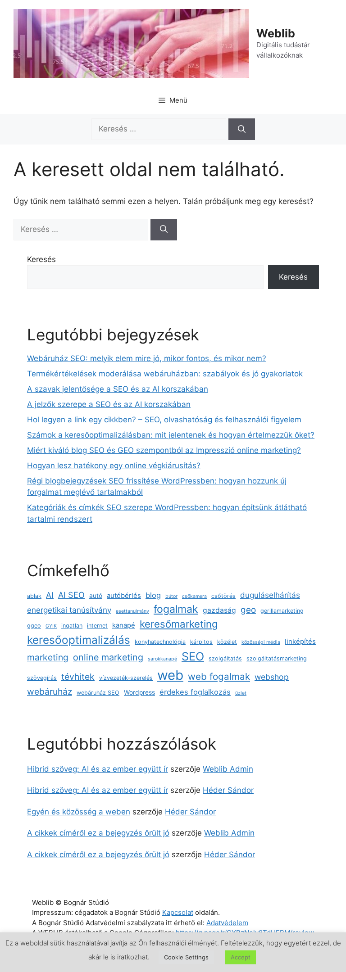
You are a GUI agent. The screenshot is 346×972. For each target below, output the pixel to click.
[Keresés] (241, 129)
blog (153, 595)
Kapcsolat (177, 912)
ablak (34, 595)
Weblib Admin (228, 768)
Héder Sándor (228, 790)
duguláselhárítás (270, 595)
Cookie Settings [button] (186, 957)
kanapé (123, 625)
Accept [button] (240, 957)
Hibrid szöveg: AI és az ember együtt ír (97, 768)
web (170, 675)
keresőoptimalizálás (78, 639)
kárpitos (201, 641)
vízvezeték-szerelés (126, 677)
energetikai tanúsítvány (69, 610)
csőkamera (194, 596)
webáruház (49, 691)
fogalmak (176, 609)
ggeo (34, 625)
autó (95, 595)
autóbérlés (124, 596)
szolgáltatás (225, 658)
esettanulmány (132, 611)
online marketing (108, 657)
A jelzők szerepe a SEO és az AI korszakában (109, 404)
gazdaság (219, 610)
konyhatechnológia (160, 641)
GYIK (51, 626)
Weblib (275, 33)
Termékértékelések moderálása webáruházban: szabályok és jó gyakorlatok (165, 373)
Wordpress (139, 692)
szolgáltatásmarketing (276, 658)
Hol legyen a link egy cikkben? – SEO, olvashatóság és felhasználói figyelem (164, 419)
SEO (193, 656)
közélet (227, 641)
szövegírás (42, 677)
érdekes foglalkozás (195, 691)
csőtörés (223, 595)
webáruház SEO (98, 692)
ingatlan (71, 625)
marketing (47, 657)
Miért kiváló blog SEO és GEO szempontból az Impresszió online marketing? (164, 450)
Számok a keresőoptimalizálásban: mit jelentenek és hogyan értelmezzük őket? (170, 434)
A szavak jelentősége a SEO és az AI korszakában (117, 388)
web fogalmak (219, 676)
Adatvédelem (227, 922)
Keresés (41, 259)
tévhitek (78, 676)
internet (97, 625)
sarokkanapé (162, 659)
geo (248, 610)
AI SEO (71, 595)
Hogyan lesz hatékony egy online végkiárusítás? (113, 465)
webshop (272, 677)
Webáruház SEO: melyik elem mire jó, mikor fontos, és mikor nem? (146, 358)
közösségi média (260, 642)
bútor (171, 596)
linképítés (300, 641)
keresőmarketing (179, 624)
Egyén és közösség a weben (78, 811)
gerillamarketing (282, 610)
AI (50, 595)
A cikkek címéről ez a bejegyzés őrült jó (98, 832)
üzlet (240, 693)
